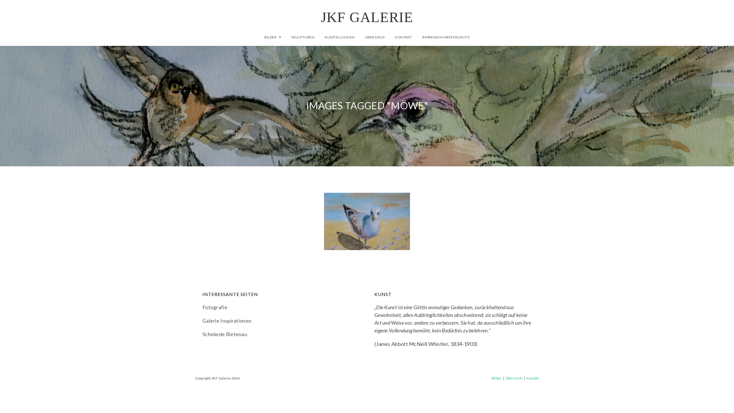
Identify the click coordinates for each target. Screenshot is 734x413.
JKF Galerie (367, 17)
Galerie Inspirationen (226, 320)
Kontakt (532, 378)
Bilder (496, 378)
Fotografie (214, 307)
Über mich (513, 378)
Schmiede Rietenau (224, 334)
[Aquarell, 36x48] (367, 221)
